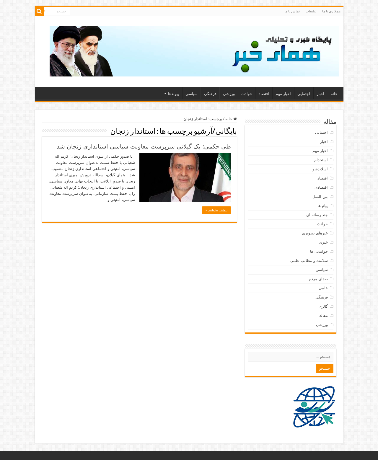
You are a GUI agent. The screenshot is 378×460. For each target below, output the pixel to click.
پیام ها (322, 205)
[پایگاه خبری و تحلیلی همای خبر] (194, 50)
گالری (323, 306)
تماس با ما (292, 11)
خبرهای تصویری (315, 233)
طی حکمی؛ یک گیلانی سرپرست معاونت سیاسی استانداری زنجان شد (144, 146)
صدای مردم (318, 279)
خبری (323, 242)
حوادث (246, 94)
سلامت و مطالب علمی (309, 260)
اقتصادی (321, 187)
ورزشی (229, 94)
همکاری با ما (331, 11)
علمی (323, 288)
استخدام (321, 160)
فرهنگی (210, 94)
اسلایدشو (320, 169)
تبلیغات (311, 11)
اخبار (320, 94)
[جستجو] (39, 11)
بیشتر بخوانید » (216, 210)
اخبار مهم (283, 94)
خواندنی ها (319, 251)
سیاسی (191, 94)
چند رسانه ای (317, 215)
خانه (334, 94)
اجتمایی (303, 94)
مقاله (323, 315)
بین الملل (320, 196)
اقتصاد (264, 94)
